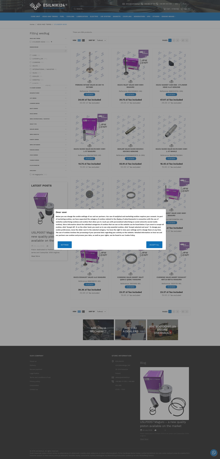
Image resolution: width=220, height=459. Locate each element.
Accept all (154, 245)
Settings (65, 245)
